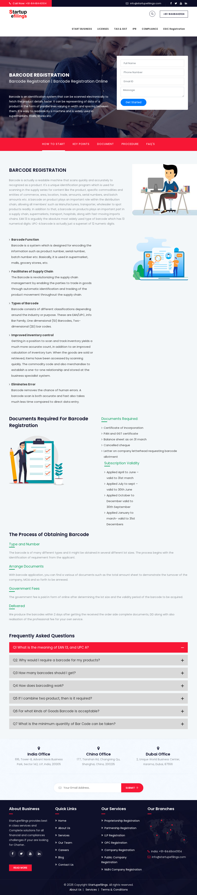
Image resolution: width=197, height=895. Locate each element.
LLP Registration (114, 835)
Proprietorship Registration (122, 821)
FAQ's (150, 144)
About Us (64, 828)
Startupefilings (98, 885)
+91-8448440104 (173, 14)
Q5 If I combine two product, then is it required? (52, 698)
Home (62, 821)
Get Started (133, 102)
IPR (134, 28)
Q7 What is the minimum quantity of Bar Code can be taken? (64, 724)
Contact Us (65, 865)
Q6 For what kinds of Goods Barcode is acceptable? (56, 711)
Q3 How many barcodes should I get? (44, 673)
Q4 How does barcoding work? (38, 685)
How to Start (53, 144)
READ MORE (20, 867)
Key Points (81, 144)
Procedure (130, 144)
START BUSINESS (82, 28)
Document (105, 144)
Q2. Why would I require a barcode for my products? (56, 660)
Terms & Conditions (114, 890)
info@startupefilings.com (145, 3)
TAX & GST (120, 28)
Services (63, 835)
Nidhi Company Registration (123, 869)
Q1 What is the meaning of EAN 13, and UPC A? (51, 647)
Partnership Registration (120, 828)
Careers (63, 850)
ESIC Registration (174, 28)
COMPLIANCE (150, 28)
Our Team (65, 843)
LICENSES (103, 28)
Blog (61, 857)
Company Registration (119, 850)
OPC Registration (115, 843)
